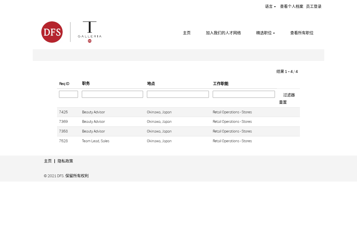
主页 (187, 33)
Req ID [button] (64, 84)
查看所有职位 (302, 33)
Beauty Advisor (93, 112)
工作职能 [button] (221, 84)
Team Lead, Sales (95, 141)
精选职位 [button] (264, 33)
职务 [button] (86, 83)
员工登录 (314, 6)
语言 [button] (269, 6)
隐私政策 (65, 161)
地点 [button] (151, 84)
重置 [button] (283, 102)
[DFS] (71, 31)
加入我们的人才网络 (223, 33)
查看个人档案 (291, 6)
